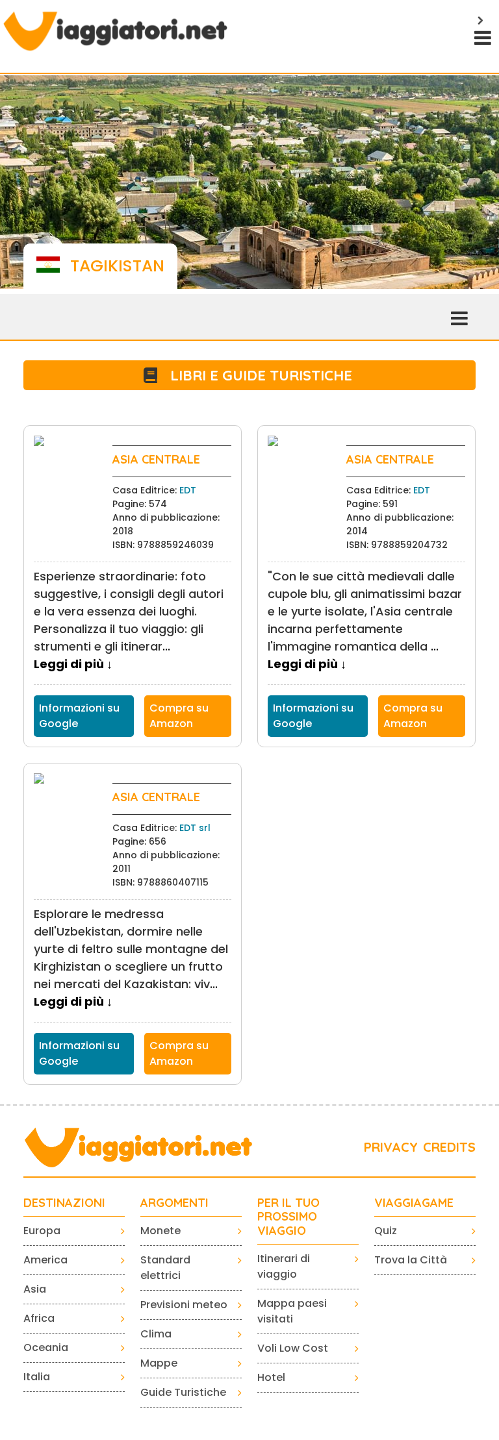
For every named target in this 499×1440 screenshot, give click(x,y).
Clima (156, 1333)
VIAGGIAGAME (414, 1203)
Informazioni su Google (79, 716)
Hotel (271, 1377)
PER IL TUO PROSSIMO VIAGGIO (288, 1217)
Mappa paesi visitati (292, 1311)
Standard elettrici (165, 1267)
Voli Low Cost (292, 1348)
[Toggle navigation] (481, 36)
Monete (160, 1230)
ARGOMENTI (174, 1203)
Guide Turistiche (183, 1392)
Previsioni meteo (183, 1304)
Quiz (385, 1230)
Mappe (158, 1363)
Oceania (45, 1347)
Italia (36, 1376)
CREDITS (449, 1147)
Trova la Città (410, 1259)
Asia (34, 1289)
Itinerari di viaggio (283, 1266)
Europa (41, 1230)
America (45, 1259)
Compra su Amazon (179, 716)
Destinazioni (64, 1203)
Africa (39, 1318)
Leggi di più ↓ (73, 664)
